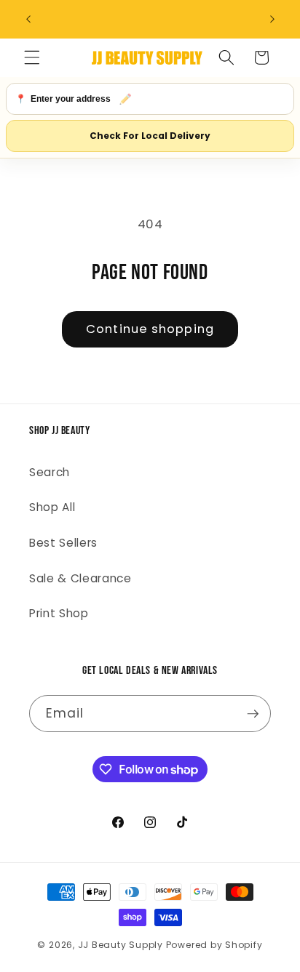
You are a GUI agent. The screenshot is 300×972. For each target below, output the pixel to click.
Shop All (52, 507)
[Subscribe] (252, 714)
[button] (32, 57)
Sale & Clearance (80, 578)
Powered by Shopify (214, 945)
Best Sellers (63, 542)
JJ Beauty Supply (120, 945)
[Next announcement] (272, 20)
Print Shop (59, 613)
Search (49, 472)
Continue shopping (150, 329)
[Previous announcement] (28, 20)
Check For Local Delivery (150, 135)
